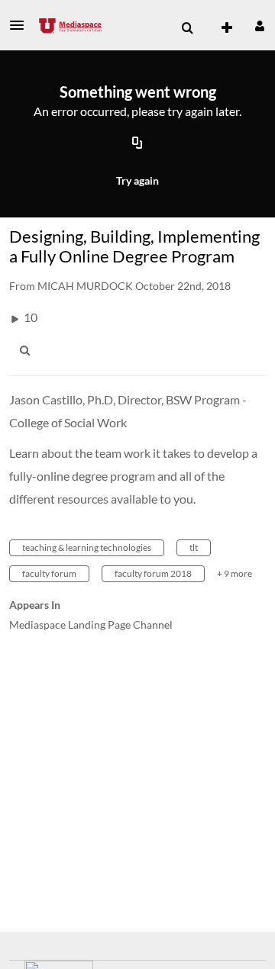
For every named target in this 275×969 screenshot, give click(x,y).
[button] (21, 25)
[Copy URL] (137, 144)
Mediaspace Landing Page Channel (91, 624)
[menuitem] (187, 28)
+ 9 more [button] (234, 573)
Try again (137, 180)
